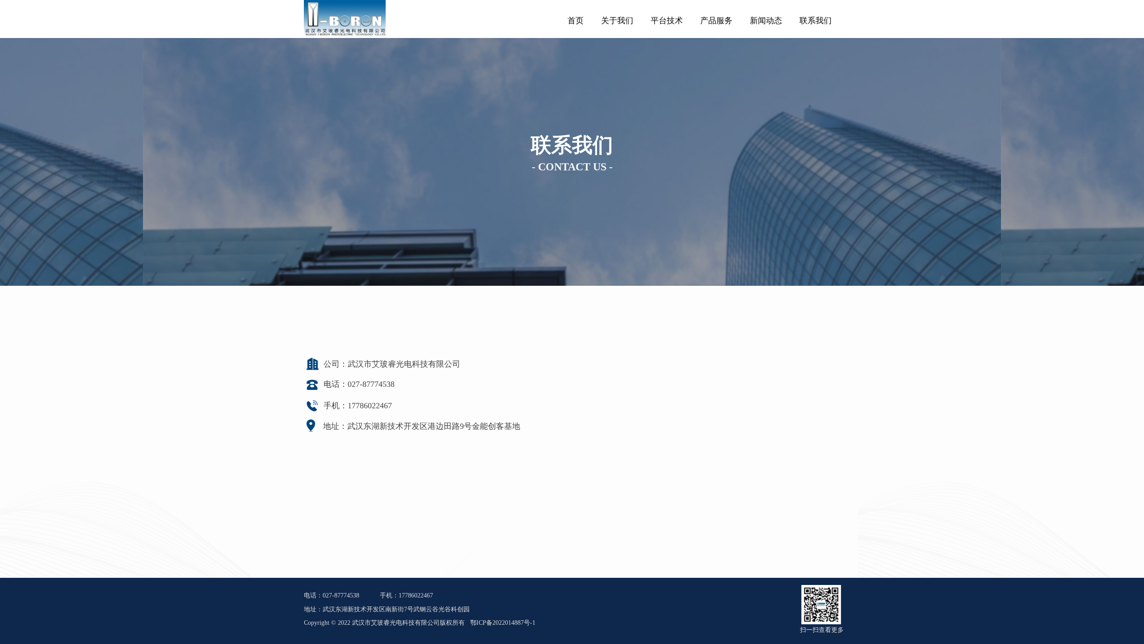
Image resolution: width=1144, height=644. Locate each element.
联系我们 (815, 20)
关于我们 (617, 20)
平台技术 (667, 20)
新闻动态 (766, 20)
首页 (576, 20)
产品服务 (716, 20)
